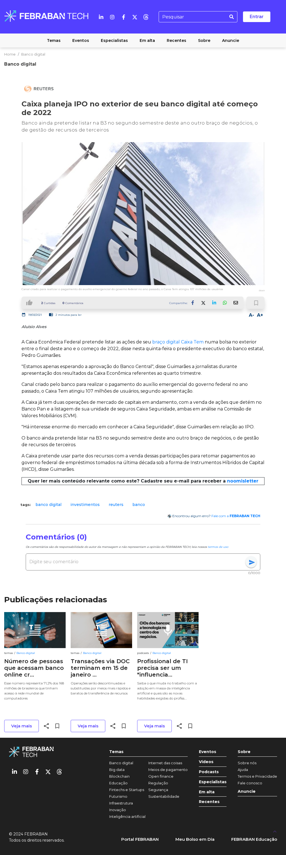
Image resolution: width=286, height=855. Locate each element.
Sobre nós (247, 763)
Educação (118, 783)
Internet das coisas (165, 763)
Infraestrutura (121, 803)
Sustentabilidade (163, 796)
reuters (116, 504)
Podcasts (209, 772)
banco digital (48, 504)
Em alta (206, 792)
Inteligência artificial (127, 816)
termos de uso (218, 547)
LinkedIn (214, 303)
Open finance (160, 776)
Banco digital (33, 54)
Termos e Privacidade (257, 776)
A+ (260, 315)
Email (235, 303)
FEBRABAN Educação (254, 839)
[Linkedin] (101, 16)
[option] (48, 504)
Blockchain (119, 776)
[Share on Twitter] (204, 303)
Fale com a (235, 516)
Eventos (207, 751)
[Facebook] (123, 16)
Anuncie (247, 791)
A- (251, 315)
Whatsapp (225, 303)
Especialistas (213, 782)
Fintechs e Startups (126, 789)
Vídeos (206, 762)
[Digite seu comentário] (137, 561)
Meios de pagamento (168, 769)
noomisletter (242, 481)
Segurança (158, 789)
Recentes (209, 801)
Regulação (158, 783)
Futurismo (118, 796)
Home (10, 54)
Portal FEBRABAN (140, 839)
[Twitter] (134, 16)
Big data (117, 769)
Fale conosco (250, 783)
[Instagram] (112, 16)
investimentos (85, 504)
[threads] (145, 16)
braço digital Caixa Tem (178, 342)
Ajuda (243, 769)
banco (138, 504)
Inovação (117, 810)
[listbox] (143, 504)
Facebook (193, 303)
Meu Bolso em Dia (194, 839)
